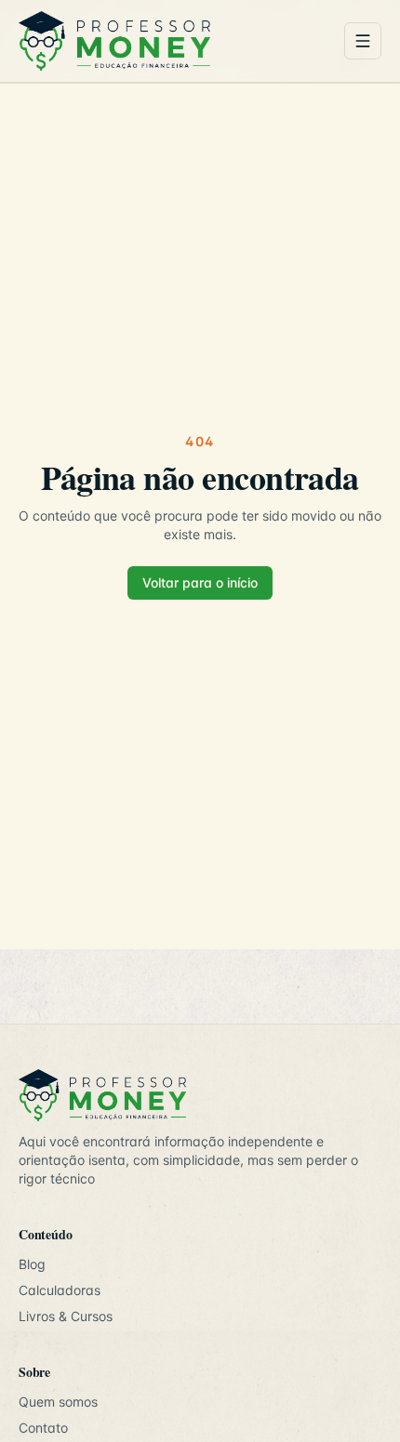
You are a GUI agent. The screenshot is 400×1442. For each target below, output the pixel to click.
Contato (43, 1427)
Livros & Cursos (66, 1316)
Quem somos (58, 1401)
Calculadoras (59, 1290)
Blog (32, 1264)
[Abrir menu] (362, 41)
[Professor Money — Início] (174, 41)
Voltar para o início (200, 582)
